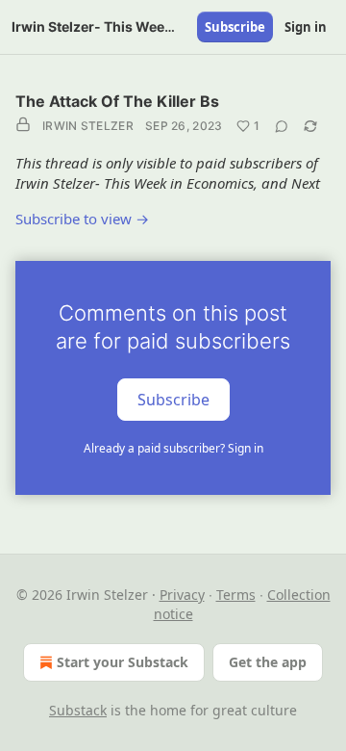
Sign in (305, 27)
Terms (236, 594)
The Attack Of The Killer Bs (117, 101)
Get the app (268, 662)
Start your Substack (122, 662)
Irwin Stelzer (88, 125)
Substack (78, 710)
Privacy (182, 594)
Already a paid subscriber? (173, 448)
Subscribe (235, 27)
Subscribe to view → (82, 218)
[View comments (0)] (281, 126)
